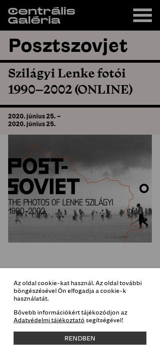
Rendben (80, 338)
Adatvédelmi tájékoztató (49, 319)
